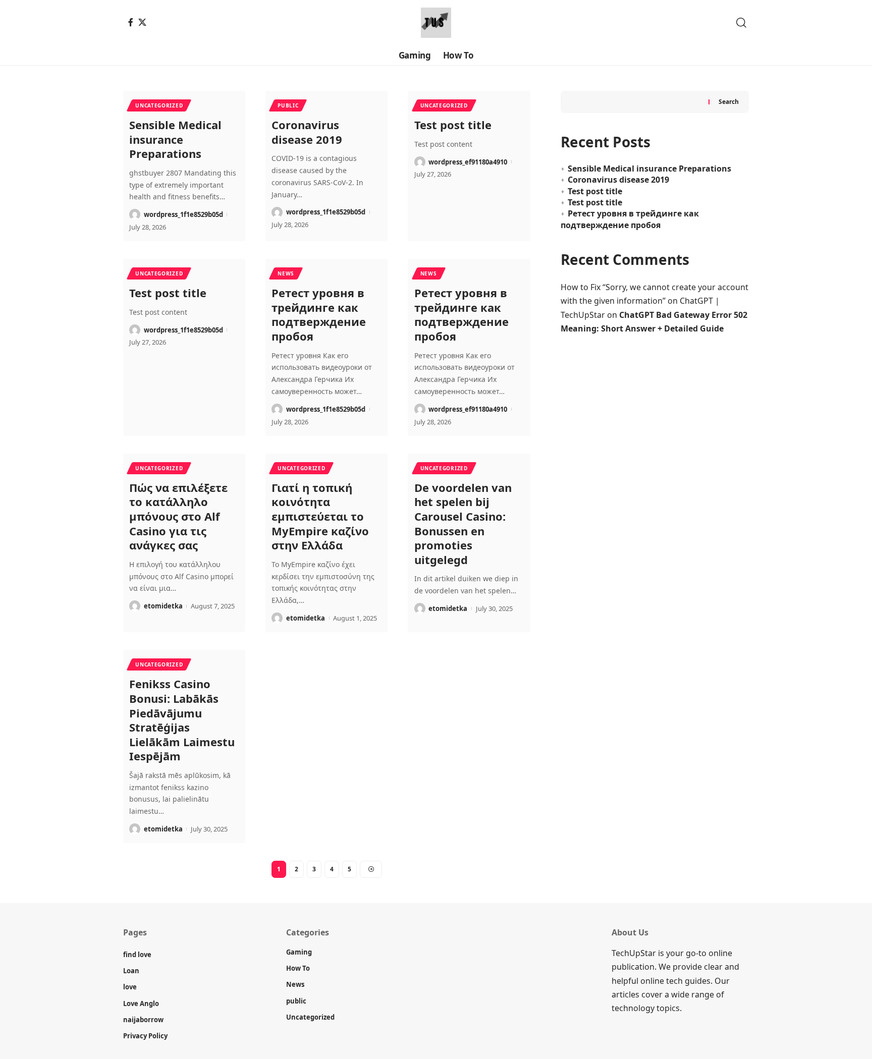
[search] (741, 22)
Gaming (299, 952)
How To (298, 968)
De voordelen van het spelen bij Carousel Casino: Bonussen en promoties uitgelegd (463, 523)
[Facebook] (131, 22)
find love (137, 954)
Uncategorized (159, 105)
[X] (142, 22)
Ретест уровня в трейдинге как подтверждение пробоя (318, 314)
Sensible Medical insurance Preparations (175, 139)
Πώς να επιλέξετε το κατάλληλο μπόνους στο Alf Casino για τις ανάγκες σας (178, 516)
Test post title (453, 124)
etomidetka (163, 605)
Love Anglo (141, 1003)
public (288, 105)
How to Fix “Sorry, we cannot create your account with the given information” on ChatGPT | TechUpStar (654, 301)
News (286, 273)
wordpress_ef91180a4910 (467, 161)
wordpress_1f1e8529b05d (183, 214)
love (130, 986)
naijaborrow (143, 1019)
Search (729, 101)
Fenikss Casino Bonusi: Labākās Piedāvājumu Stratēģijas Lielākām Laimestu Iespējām (182, 719)
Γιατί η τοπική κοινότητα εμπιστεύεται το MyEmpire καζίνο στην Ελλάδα (320, 516)
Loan (131, 970)
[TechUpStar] (436, 23)
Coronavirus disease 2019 (306, 132)
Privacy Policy (145, 1035)
